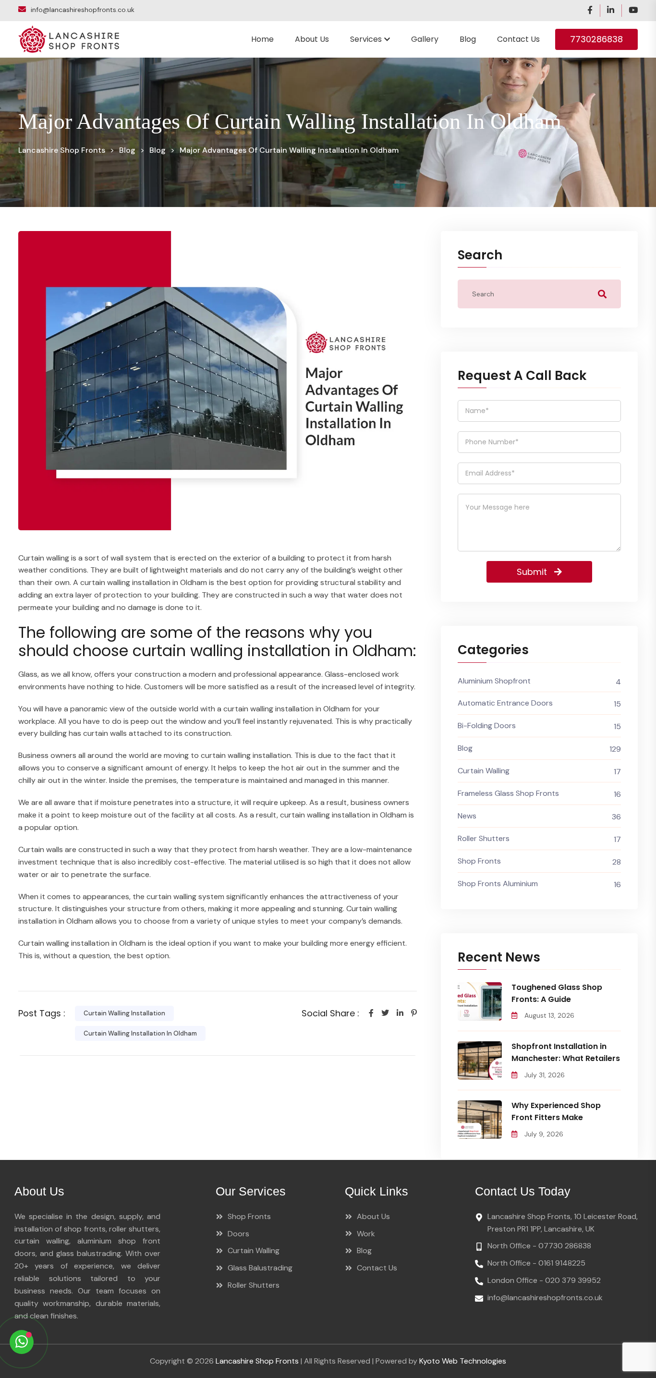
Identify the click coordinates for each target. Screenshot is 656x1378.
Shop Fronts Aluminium (498, 883)
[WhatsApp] (22, 1342)
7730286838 (596, 39)
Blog (468, 39)
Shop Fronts (479, 861)
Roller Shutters (484, 838)
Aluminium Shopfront (494, 681)
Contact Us (518, 39)
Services (366, 39)
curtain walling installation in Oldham (140, 1033)
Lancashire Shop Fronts (257, 1361)
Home (262, 39)
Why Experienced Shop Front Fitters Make (556, 1111)
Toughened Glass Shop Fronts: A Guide (556, 993)
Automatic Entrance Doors (505, 703)
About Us (312, 39)
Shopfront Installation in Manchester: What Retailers (565, 1052)
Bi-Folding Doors (487, 725)
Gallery (424, 39)
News (467, 816)
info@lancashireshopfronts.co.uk (82, 9)
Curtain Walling (484, 771)
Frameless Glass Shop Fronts (508, 793)
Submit (532, 572)
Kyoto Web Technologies (462, 1361)
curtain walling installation (124, 1013)
